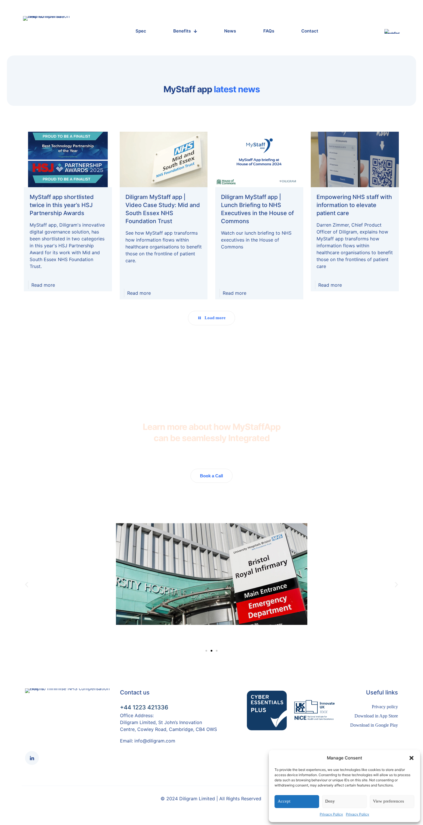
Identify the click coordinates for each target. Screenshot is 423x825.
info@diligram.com (154, 741)
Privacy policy (385, 706)
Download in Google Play (374, 725)
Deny (330, 801)
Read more (43, 285)
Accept (284, 801)
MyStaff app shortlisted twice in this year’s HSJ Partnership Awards (62, 205)
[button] (411, 758)
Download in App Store (376, 715)
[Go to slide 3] (206, 651)
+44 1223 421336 (144, 707)
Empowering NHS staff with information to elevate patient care (354, 205)
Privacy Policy (331, 814)
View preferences (388, 801)
